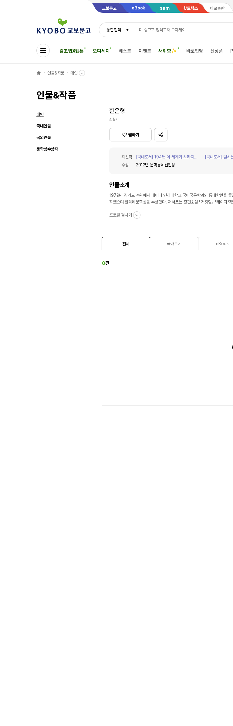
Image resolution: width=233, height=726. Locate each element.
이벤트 (145, 51)
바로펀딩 (194, 51)
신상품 (216, 51)
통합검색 (113, 29)
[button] (160, 134)
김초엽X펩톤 (71, 51)
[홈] (38, 73)
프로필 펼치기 (120, 215)
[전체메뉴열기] (43, 50)
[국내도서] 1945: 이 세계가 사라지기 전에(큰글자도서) (167, 157)
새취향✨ (167, 51)
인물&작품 (55, 73)
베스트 (125, 51)
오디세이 (101, 51)
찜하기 (133, 134)
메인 (74, 73)
